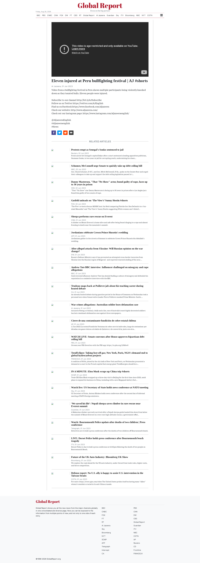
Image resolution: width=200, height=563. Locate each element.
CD (135, 547)
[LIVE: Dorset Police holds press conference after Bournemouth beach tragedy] (52, 438)
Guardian (110, 15)
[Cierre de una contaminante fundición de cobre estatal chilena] (52, 321)
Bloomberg (129, 15)
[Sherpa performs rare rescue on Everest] (52, 216)
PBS (43, 15)
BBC (38, 15)
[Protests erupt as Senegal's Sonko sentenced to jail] (52, 150)
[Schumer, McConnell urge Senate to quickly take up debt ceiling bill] (52, 166)
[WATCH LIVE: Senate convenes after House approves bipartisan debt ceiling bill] (52, 337)
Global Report (100, 5)
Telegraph (106, 547)
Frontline (137, 550)
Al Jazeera (100, 15)
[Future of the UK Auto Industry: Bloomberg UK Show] (52, 457)
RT (80, 15)
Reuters (137, 543)
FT (71, 15)
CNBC (49, 15)
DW (66, 15)
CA (103, 554)
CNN (56, 15)
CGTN (149, 15)
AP (135, 540)
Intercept (105, 550)
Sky (117, 15)
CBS (75, 15)
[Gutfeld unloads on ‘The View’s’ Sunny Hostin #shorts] (52, 200)
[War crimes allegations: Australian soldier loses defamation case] (52, 305)
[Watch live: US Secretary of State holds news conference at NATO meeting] (52, 387)
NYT (143, 15)
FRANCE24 (138, 554)
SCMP (104, 540)
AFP (103, 543)
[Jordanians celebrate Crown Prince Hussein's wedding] (52, 232)
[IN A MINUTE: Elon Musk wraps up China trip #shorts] (52, 371)
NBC (138, 15)
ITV (122, 15)
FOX (61, 15)
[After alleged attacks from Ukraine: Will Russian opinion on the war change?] (52, 249)
